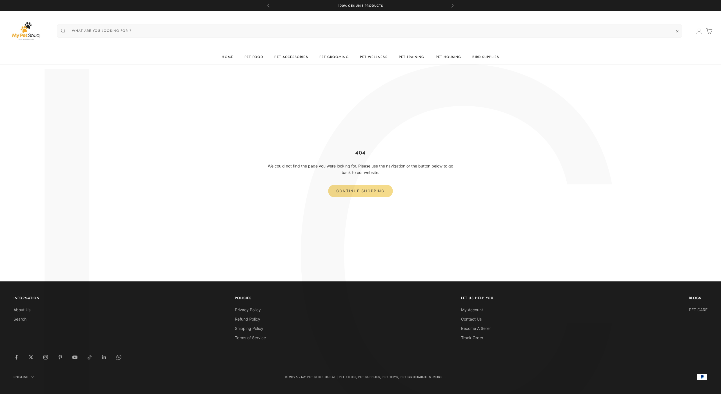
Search (20, 319)
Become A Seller (476, 328)
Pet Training (411, 56)
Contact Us (471, 319)
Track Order (472, 337)
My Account (472, 309)
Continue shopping (360, 191)
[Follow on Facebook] (16, 357)
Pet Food (253, 56)
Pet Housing (448, 56)
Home (227, 56)
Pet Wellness (374, 56)
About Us (22, 309)
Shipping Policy (249, 328)
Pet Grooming (334, 56)
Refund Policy (247, 319)
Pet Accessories (291, 56)
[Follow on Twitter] (31, 357)
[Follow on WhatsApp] (119, 357)
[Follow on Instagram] (45, 357)
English (21, 377)
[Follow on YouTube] (75, 357)
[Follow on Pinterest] (60, 357)
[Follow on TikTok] (89, 357)
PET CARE (698, 309)
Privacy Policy (248, 309)
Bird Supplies (485, 56)
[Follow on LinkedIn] (104, 357)
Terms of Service (250, 337)
